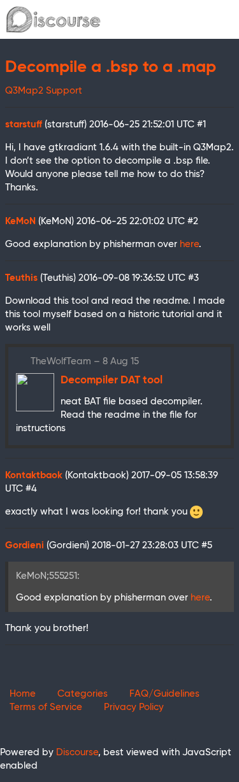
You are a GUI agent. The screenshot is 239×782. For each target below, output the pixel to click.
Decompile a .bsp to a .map (110, 67)
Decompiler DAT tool (112, 380)
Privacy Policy (134, 707)
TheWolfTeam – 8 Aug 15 (85, 361)
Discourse (77, 752)
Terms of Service (46, 707)
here (189, 244)
